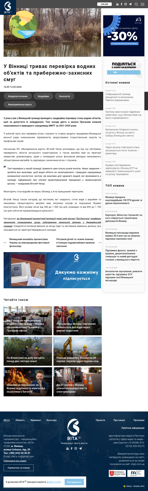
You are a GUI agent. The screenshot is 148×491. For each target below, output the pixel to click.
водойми (44, 96)
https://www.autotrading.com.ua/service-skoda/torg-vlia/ (123, 35)
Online (104, 4)
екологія (65, 96)
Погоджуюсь (74, 482)
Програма (139, 420)
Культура (52, 420)
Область (20, 420)
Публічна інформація (132, 427)
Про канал (119, 420)
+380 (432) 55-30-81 (19, 452)
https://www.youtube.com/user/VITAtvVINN (52, 270)
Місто (7, 420)
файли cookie (54, 481)
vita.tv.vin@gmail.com (22, 456)
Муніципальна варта (20, 104)
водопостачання (18, 96)
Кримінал (35, 420)
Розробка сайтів (138, 486)
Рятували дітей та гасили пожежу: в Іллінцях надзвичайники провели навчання (75, 243)
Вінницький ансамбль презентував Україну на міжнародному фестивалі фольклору (29, 243)
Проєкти (100, 420)
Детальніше (123, 95)
